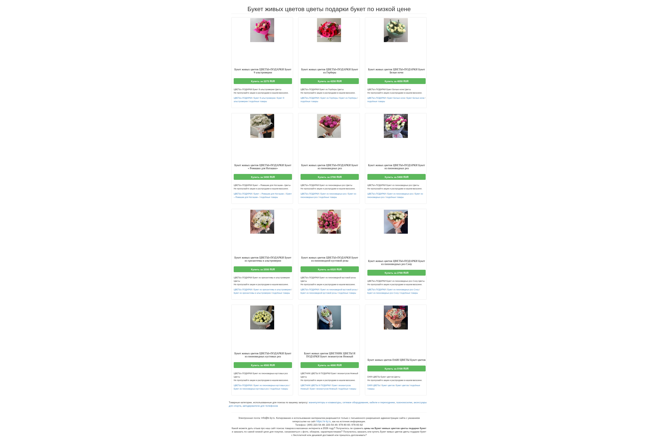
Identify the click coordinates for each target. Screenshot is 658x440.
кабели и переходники (382, 402)
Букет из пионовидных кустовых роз (271, 385)
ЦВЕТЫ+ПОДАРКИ (243, 97)
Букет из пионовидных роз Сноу (403, 289)
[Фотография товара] (262, 30)
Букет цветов (388, 385)
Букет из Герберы (329, 97)
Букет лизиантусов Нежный (323, 388)
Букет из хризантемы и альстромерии (272, 289)
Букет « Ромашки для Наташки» (269, 193)
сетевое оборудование (355, 402)
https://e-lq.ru (323, 421)
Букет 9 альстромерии (265, 97)
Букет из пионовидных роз (333, 193)
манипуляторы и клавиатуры (325, 402)
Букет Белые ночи (396, 97)
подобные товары (258, 101)
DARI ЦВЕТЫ (373, 385)
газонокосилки (404, 402)
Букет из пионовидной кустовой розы (339, 289)
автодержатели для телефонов (260, 405)
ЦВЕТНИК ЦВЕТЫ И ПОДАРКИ (316, 385)
